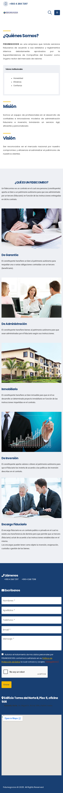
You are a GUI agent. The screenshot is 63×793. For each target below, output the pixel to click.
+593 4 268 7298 (29, 579)
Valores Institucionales (14, 69)
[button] (50, 13)
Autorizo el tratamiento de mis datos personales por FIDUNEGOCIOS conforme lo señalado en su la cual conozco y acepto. (30, 658)
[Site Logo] (10, 13)
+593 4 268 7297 (18, 3)
